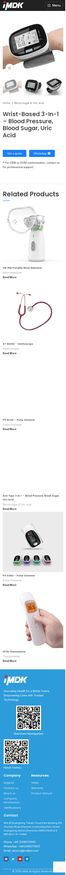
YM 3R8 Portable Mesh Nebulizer (22, 268)
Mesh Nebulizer (12, 272)
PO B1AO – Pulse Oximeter (19, 420)
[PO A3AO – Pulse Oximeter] (33, 542)
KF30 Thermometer (14, 651)
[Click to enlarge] (10, 68)
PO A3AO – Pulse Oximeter (19, 575)
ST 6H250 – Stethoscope (18, 344)
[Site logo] (13, 5)
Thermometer (11, 656)
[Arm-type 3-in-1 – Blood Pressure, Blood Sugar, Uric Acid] (33, 462)
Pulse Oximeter (12, 424)
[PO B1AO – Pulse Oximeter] (33, 386)
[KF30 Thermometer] (33, 618)
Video (35, 783)
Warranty (37, 788)
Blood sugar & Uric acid (29, 103)
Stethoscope (11, 348)
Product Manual (41, 793)
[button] (6, 44)
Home (6, 103)
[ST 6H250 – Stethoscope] (33, 310)
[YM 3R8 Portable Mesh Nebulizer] (33, 234)
